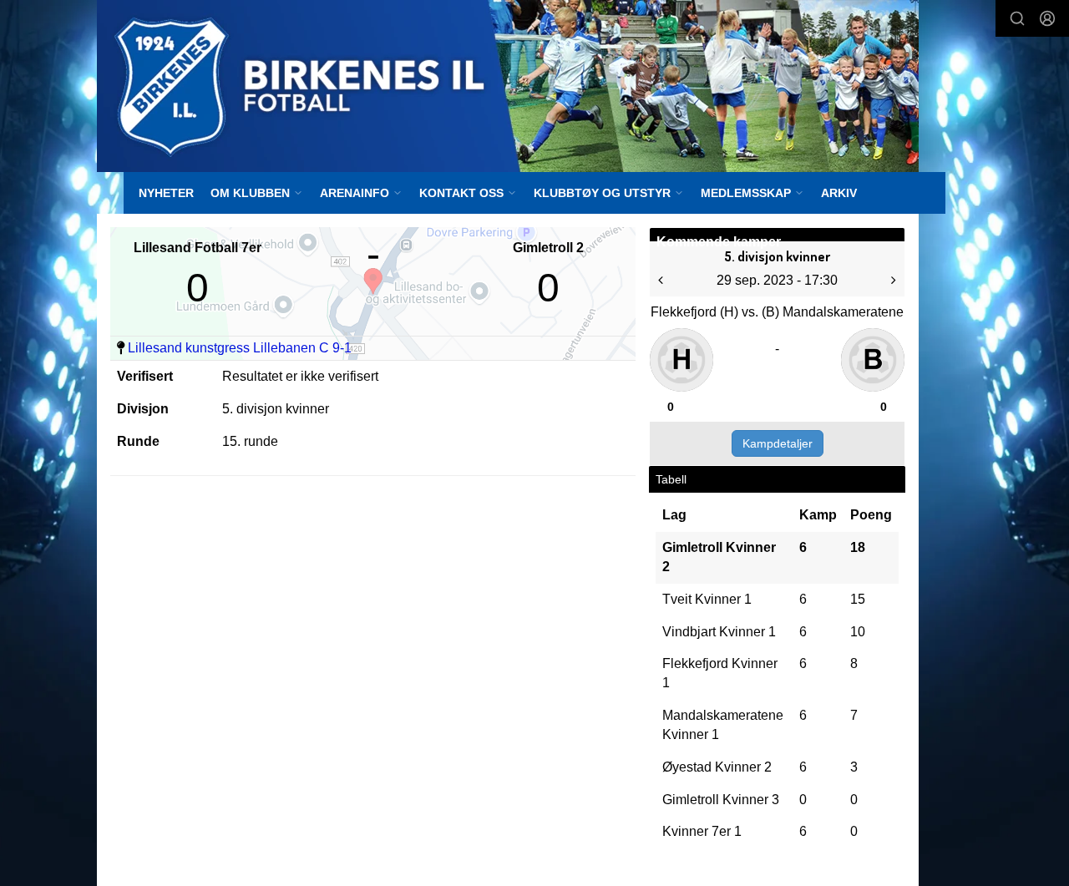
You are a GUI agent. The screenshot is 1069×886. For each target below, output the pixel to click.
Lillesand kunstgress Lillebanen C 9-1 (240, 348)
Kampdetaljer (777, 443)
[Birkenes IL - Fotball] (508, 86)
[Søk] (1017, 18)
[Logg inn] (1047, 18)
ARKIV (839, 193)
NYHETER (166, 193)
